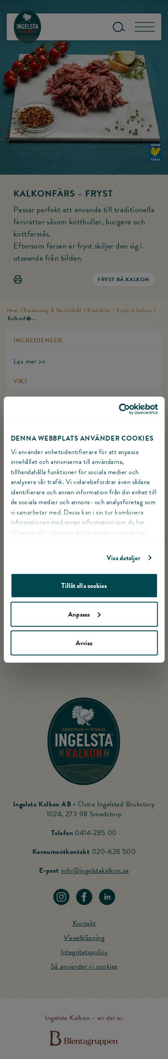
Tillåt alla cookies (84, 585)
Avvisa (84, 642)
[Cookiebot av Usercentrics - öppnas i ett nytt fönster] (120, 409)
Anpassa (79, 614)
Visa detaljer (123, 557)
